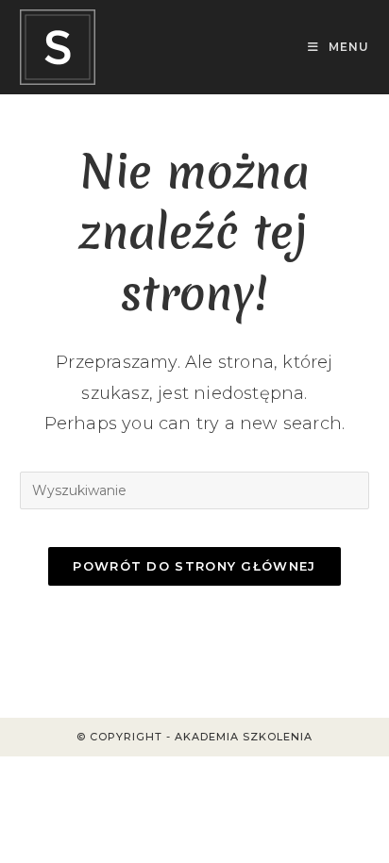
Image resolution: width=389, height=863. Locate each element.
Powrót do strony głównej (194, 565)
